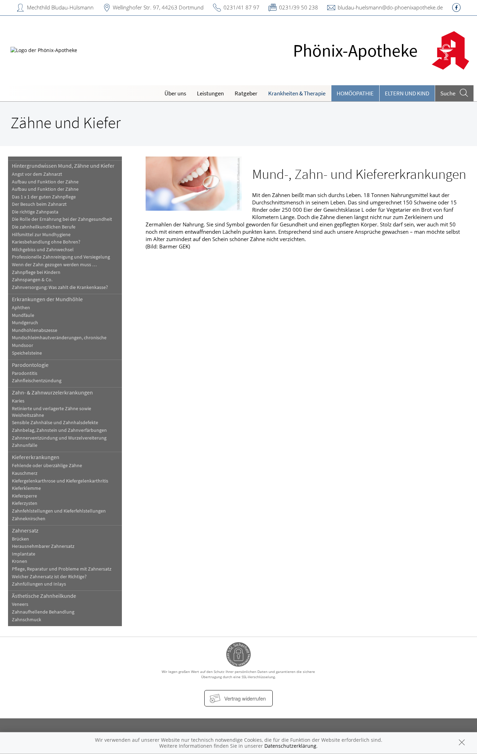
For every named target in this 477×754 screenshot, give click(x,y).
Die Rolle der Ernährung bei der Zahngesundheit (62, 219)
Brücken (20, 539)
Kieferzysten (24, 503)
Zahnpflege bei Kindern (36, 272)
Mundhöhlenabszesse (34, 330)
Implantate (23, 554)
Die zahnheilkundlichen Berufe (43, 227)
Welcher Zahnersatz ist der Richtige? (49, 577)
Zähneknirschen (28, 519)
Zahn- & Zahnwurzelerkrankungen (52, 392)
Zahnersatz (25, 530)
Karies (18, 401)
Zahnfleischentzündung (36, 381)
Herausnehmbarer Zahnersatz (43, 546)
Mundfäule (23, 315)
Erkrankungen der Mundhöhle (47, 299)
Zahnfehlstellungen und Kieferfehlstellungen (59, 511)
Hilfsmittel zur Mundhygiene (41, 235)
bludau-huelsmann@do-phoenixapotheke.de (390, 7)
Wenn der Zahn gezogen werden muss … (54, 265)
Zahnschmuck (26, 620)
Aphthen (21, 308)
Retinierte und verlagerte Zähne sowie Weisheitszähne (51, 412)
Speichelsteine (27, 353)
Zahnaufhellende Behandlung (43, 612)
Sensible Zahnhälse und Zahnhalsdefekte (55, 423)
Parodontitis (24, 373)
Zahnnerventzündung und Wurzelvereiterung (59, 438)
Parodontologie (30, 364)
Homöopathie (355, 93)
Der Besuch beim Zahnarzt (39, 204)
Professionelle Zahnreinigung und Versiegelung (61, 257)
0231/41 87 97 (241, 7)
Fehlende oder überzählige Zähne (47, 466)
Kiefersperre (24, 496)
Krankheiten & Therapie (296, 93)
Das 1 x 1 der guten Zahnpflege (44, 197)
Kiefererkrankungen (35, 457)
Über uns (175, 93)
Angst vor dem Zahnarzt (37, 174)
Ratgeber (246, 93)
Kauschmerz (24, 473)
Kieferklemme (26, 488)
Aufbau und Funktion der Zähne (45, 182)
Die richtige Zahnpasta (35, 212)
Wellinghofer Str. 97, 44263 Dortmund (158, 7)
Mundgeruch (25, 323)
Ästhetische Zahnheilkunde (44, 595)
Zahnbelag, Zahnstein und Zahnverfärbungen (59, 430)
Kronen (19, 561)
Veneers (20, 604)
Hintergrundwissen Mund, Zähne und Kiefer (63, 165)
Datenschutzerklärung (290, 745)
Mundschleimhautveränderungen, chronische (59, 338)
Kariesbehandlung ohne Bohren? (46, 242)
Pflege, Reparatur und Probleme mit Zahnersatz (61, 569)
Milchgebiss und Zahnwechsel (43, 250)
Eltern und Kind (407, 93)
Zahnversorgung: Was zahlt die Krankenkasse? (60, 287)
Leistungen (210, 93)
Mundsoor (22, 345)
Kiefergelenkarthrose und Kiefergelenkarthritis (60, 481)
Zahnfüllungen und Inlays (39, 584)
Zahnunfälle (24, 445)
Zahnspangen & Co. (32, 280)
